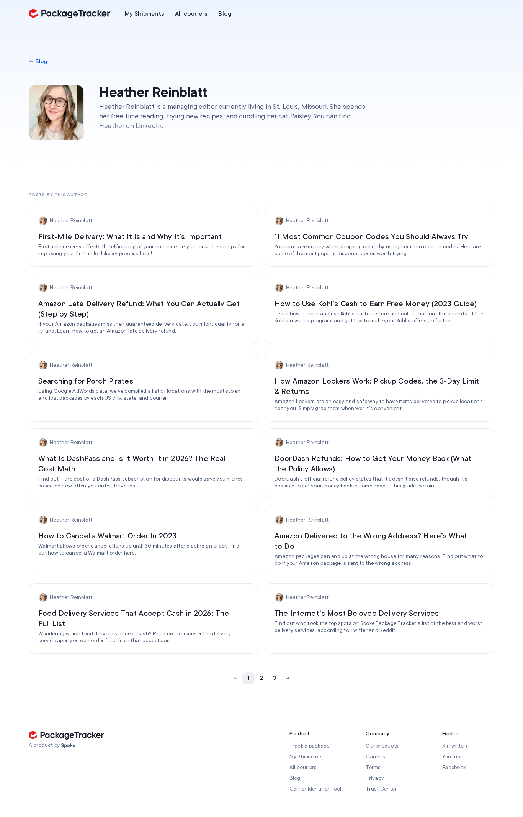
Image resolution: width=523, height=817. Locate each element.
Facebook (454, 767)
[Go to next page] (287, 678)
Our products (382, 746)
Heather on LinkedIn (130, 125)
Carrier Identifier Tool (315, 789)
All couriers (303, 767)
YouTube (452, 756)
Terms (373, 767)
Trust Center (381, 789)
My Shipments (306, 756)
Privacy (375, 778)
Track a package (309, 746)
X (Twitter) (454, 746)
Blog (295, 778)
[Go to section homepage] (68, 745)
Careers (375, 756)
